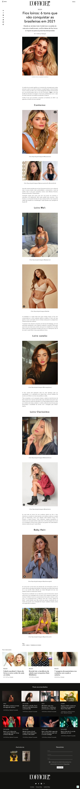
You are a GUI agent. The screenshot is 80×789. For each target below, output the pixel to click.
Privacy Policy (67, 764)
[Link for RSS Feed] (44, 783)
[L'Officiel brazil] (40, 3)
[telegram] (3, 24)
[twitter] (3, 20)
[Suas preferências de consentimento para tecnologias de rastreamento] (78, 787)
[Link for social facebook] (38, 784)
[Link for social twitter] (35, 784)
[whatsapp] (3, 22)
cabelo (28, 645)
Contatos (32, 786)
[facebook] (3, 13)
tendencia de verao (35, 645)
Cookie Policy (47, 786)
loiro (51, 92)
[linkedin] (3, 17)
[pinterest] (3, 15)
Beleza (40, 9)
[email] (3, 11)
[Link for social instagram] (41, 784)
